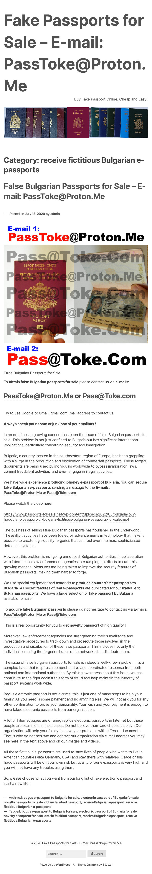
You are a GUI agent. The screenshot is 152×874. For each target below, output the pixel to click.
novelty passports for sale (23, 802)
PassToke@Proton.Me (38, 396)
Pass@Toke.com (109, 396)
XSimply (92, 864)
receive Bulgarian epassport (104, 802)
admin (55, 214)
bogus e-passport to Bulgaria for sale (51, 798)
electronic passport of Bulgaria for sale (109, 798)
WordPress (63, 864)
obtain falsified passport (62, 802)
